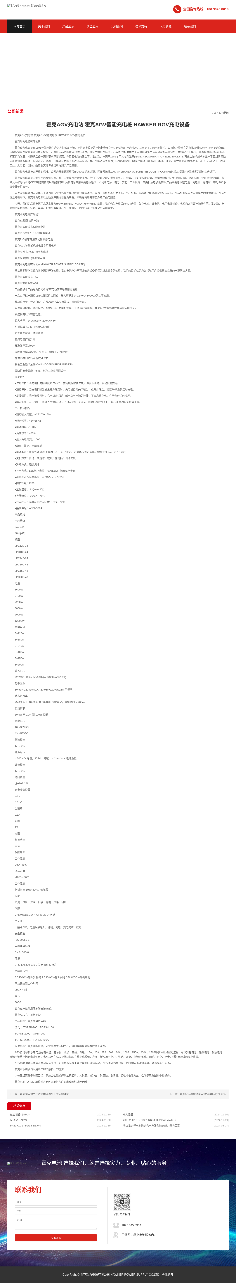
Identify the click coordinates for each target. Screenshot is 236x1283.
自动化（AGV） (19, 1120)
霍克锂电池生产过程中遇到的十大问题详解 (44, 1094)
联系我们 (190, 26)
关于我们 (44, 26)
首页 (213, 112)
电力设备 (128, 1114)
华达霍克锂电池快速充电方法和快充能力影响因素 (151, 1125)
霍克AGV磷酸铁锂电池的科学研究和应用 (203, 1094)
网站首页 (19, 26)
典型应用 (92, 26)
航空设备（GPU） (20, 1114)
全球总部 (167, 1274)
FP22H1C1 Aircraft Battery (25, 1125)
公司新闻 (117, 26)
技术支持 (141, 26)
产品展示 (68, 26)
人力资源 (165, 26)
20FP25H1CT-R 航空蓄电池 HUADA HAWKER (149, 1120)
